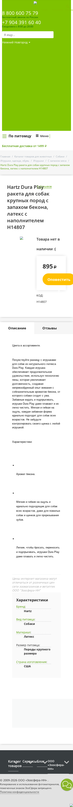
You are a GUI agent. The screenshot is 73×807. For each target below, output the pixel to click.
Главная (5, 156)
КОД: (39, 295)
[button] (67, 785)
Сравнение (32, 9)
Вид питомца (25, 619)
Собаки (60, 156)
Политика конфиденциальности (19, 792)
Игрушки (38, 160)
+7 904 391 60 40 (21, 22)
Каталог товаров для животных (33, 156)
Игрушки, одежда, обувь (14, 160)
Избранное (57, 9)
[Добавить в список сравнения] (30, 247)
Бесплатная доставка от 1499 (24, 146)
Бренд (20, 606)
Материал (23, 632)
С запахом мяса (57, 160)
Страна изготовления (31, 662)
